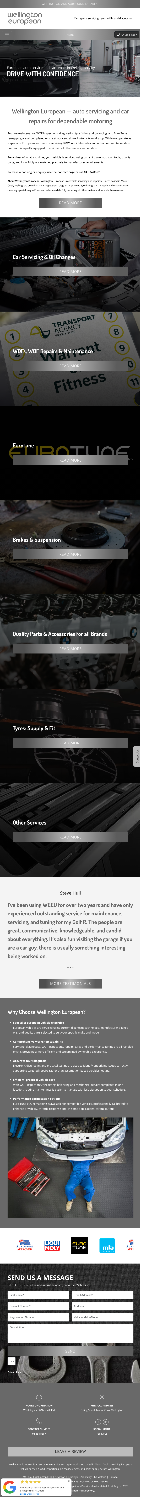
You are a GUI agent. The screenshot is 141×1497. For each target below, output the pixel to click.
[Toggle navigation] (7, 34)
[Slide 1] (66, 954)
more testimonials (69, 970)
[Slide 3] (71, 954)
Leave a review (69, 1436)
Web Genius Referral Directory (75, 1475)
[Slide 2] (69, 954)
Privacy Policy (15, 1356)
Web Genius (100, 1466)
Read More (69, 269)
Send (69, 1335)
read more (69, 201)
